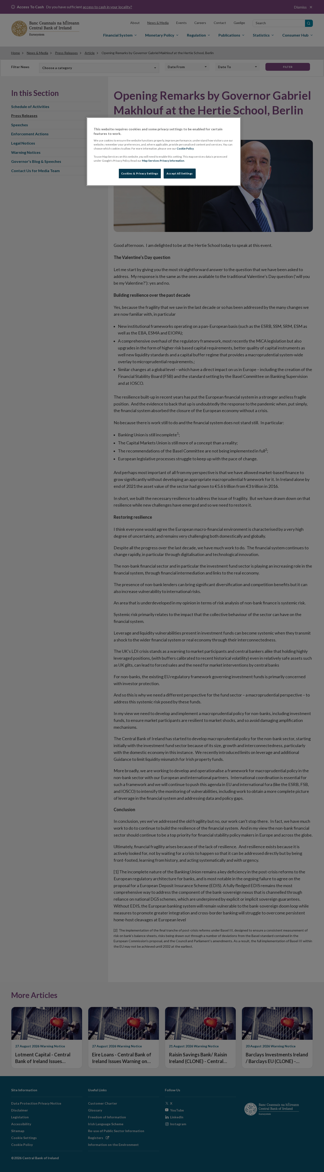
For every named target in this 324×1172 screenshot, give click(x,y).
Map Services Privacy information (163, 160)
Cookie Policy (185, 148)
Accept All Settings (180, 173)
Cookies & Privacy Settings (139, 173)
